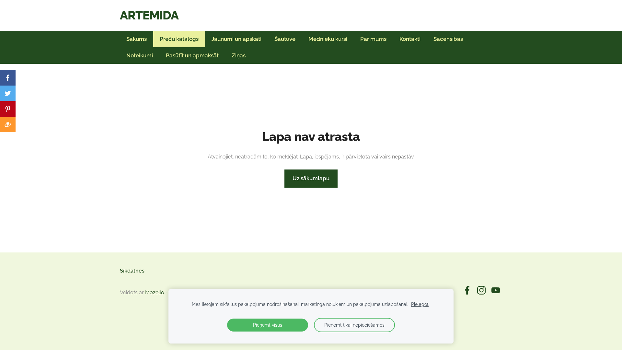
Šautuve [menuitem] (284, 39)
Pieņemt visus (267, 325)
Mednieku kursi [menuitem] (327, 39)
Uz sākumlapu (311, 178)
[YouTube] (495, 290)
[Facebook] (467, 290)
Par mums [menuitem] (373, 39)
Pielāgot (420, 304)
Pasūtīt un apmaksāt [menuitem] (192, 55)
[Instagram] (481, 290)
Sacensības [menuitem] (448, 39)
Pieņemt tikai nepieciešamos (354, 325)
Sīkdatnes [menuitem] (132, 271)
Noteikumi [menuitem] (139, 55)
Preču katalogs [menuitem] (179, 39)
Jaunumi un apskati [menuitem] (236, 39)
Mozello (154, 292)
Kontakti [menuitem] (409, 39)
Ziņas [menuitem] (239, 55)
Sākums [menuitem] (136, 39)
